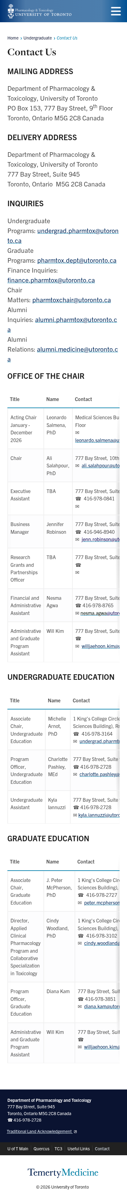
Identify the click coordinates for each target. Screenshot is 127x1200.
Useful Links (79, 1148)
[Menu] (116, 11)
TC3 (58, 1148)
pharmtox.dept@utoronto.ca (77, 260)
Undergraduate (37, 37)
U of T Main (17, 1148)
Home (12, 37)
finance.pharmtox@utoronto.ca (51, 280)
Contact (102, 1148)
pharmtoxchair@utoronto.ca (71, 299)
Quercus (41, 1148)
